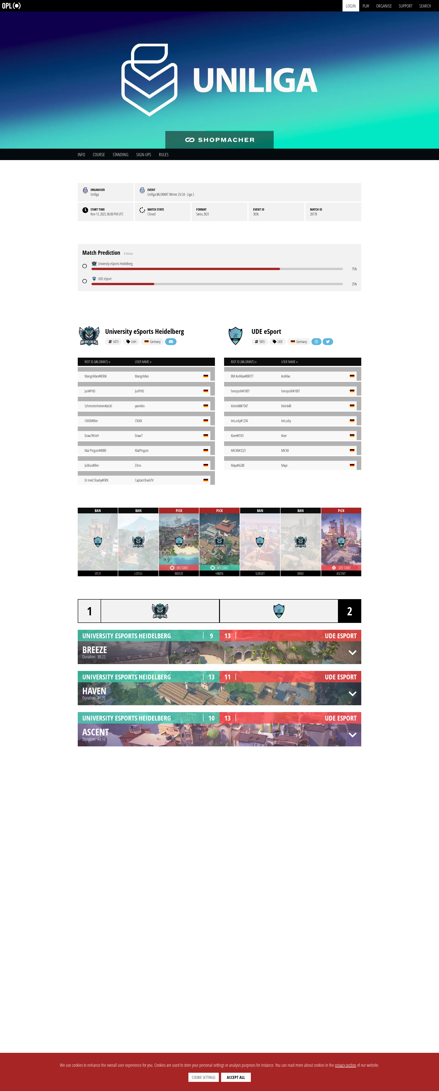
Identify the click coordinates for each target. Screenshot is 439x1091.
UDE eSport (266, 331)
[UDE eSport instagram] (316, 341)
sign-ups (143, 154)
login (351, 6)
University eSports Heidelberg (144, 331)
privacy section (345, 1065)
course (99, 154)
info (81, 154)
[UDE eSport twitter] (328, 341)
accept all (236, 1077)
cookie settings (203, 1077)
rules (164, 154)
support (405, 6)
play (366, 6)
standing (120, 154)
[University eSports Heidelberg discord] (171, 341)
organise (384, 6)
